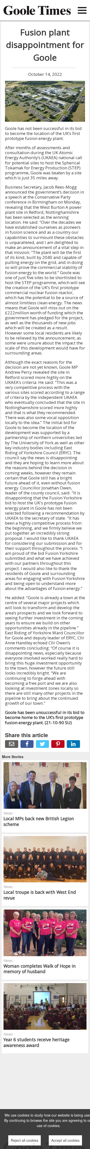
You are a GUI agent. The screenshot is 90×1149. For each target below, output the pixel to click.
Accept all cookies (65, 1140)
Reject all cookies (24, 1140)
